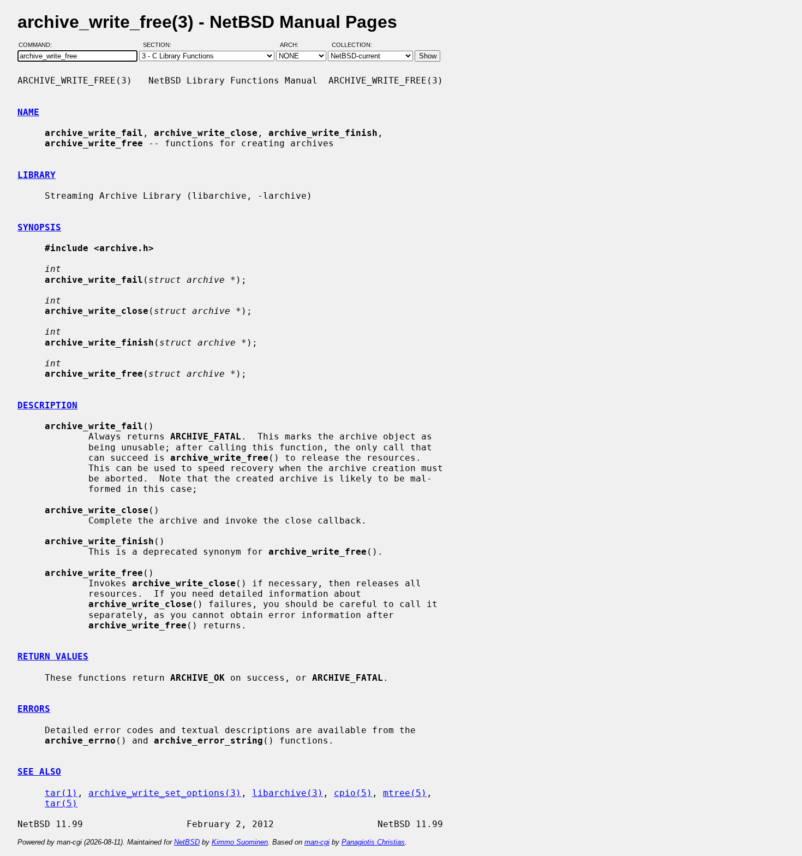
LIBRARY (36, 175)
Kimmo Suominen (240, 842)
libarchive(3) (287, 793)
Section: (159, 45)
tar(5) (61, 803)
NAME (28, 112)
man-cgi (317, 842)
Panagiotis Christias (373, 842)
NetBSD (187, 842)
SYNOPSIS (39, 227)
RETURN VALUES (52, 656)
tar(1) (61, 793)
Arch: (294, 45)
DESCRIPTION (47, 405)
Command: (38, 45)
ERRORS (33, 709)
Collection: (352, 45)
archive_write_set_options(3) (164, 793)
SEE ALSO (39, 771)
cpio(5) (353, 793)
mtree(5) (405, 793)
